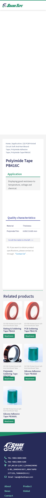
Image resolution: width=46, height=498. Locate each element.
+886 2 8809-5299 (19, 461)
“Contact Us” (20, 254)
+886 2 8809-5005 (19, 458)
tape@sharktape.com (24, 477)
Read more (9, 336)
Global (26, 490)
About (7, 486)
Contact (8, 495)
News (7, 490)
